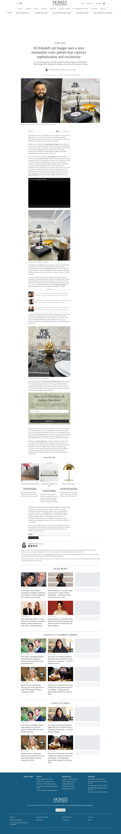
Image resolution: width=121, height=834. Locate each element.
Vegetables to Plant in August (41, 12)
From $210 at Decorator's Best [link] (69, 488)
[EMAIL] (36, 546)
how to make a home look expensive (52, 381)
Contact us (90, 817)
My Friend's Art (75, 554)
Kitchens (44, 8)
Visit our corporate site (87, 805)
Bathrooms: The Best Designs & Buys (46, 784)
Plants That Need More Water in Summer (62, 12)
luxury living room (33, 174)
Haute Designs (51, 156)
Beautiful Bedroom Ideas (68, 781)
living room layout (42, 441)
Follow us (60, 131)
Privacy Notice (62, 415)
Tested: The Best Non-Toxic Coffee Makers (102, 12)
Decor (36, 8)
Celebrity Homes (64, 8)
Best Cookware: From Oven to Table (97, 792)
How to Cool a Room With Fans (23, 12)
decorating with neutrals (52, 144)
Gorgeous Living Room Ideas (69, 779)
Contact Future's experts (42, 817)
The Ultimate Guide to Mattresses (96, 779)
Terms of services (43, 415)
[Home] (16, 8)
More (102, 8)
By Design (94, 8)
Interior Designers (33, 537)
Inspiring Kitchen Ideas (68, 784)
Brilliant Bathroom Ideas (68, 786)
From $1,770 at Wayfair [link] (49, 490)
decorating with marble (59, 284)
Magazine (98, 3)
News (74, 69)
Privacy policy (39, 820)
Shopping (53, 8)
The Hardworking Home (80, 8)
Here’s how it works (76, 75)
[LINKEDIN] (32, 546)
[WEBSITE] (34, 546)
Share (32, 131)
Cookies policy (66, 820)
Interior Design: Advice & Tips (44, 779)
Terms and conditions (16, 820)
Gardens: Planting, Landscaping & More (47, 790)
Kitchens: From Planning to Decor (45, 781)
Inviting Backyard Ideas (68, 788)
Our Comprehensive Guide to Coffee (97, 785)
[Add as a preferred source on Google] (60, 810)
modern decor (49, 268)
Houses (20, 8)
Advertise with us (66, 817)
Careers (90, 820)
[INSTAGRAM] (29, 546)
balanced (47, 513)
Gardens (28, 8)
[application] (49, 193)
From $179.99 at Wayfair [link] (30, 488)
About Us (12, 817)
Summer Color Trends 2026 (82, 12)
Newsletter (67, 131)
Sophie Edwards (54, 69)
